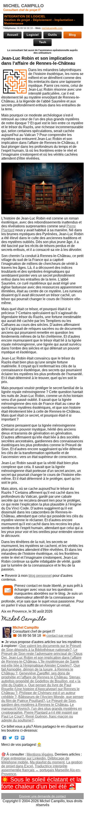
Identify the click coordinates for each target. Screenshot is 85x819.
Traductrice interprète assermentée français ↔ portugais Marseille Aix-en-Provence (41, 770)
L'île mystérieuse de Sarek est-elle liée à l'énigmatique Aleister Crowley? (40, 663)
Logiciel (33, 34)
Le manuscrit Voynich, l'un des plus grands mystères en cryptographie (41, 708)
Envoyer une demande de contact (42, 796)
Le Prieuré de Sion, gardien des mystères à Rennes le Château (38, 703)
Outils (52, 34)
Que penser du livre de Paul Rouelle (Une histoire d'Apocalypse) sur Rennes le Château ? (40, 689)
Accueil (12, 34)
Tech (42, 42)
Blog (72, 34)
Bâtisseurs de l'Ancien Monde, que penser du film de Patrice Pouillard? (42, 699)
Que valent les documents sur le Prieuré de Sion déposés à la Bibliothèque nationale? (41, 648)
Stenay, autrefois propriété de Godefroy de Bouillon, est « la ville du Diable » (41, 681)
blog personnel (40, 575)
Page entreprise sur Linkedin (23, 758)
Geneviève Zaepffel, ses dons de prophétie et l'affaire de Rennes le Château (35, 675)
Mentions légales (40, 754)
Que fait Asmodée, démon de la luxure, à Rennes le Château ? (40, 669)
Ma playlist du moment (47, 762)
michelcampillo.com (52, 28)
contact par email (59, 635)
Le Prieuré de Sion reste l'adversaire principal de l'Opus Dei (41, 653)
